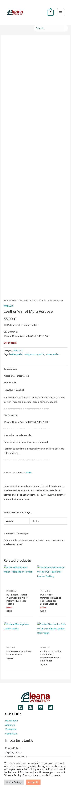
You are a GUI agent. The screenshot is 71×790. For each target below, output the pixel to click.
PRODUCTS (17, 300)
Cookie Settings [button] (14, 782)
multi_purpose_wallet (34, 354)
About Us (10, 725)
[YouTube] (40, 707)
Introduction (11, 720)
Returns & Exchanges (16, 756)
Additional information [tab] (16, 375)
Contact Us (11, 733)
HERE (28, 472)
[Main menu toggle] (60, 12)
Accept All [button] (33, 782)
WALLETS (29, 300)
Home (7, 300)
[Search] (66, 28)
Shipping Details (13, 752)
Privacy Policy (12, 748)
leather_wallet (16, 354)
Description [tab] (10, 369)
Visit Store (10, 729)
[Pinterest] (50, 707)
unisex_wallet (52, 354)
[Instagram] (30, 707)
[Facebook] (20, 707)
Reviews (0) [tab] (10, 382)
